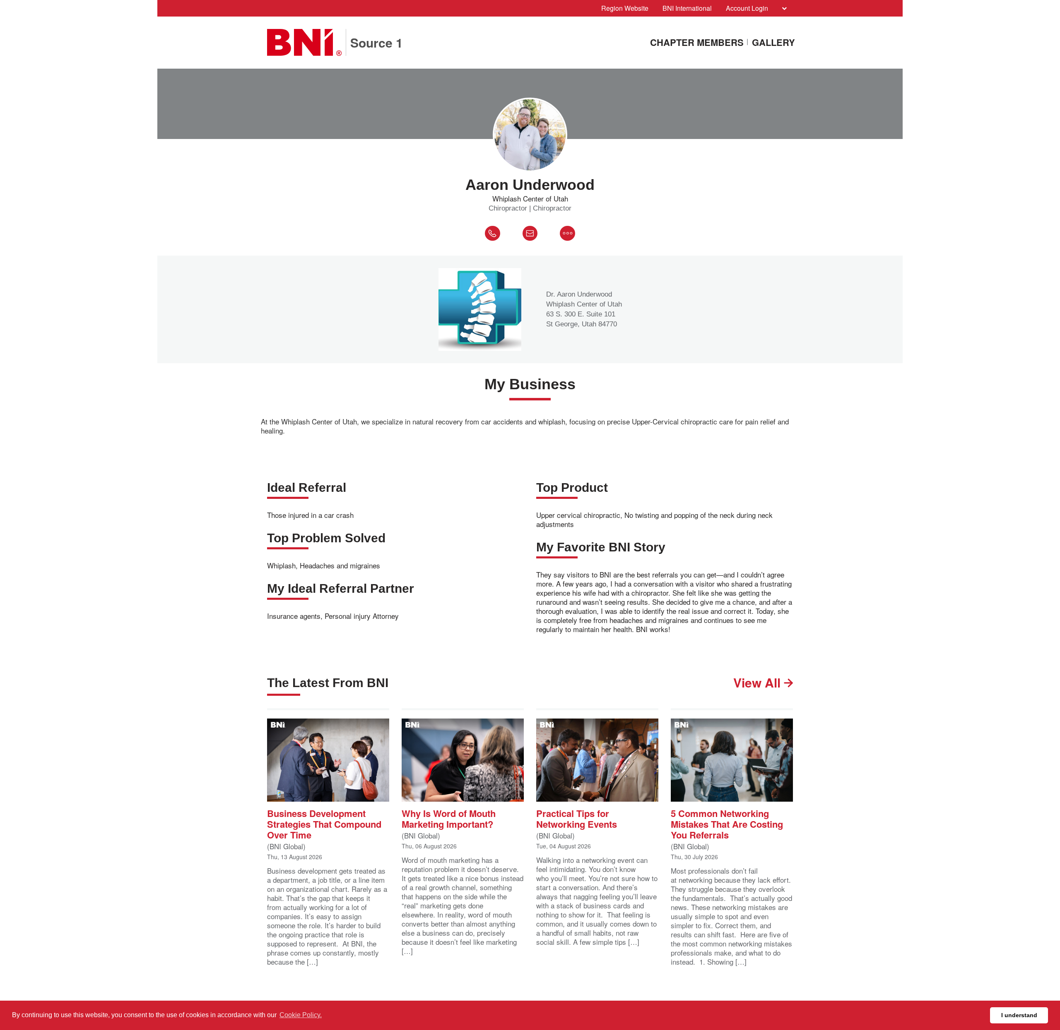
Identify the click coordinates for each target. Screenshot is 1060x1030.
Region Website (624, 8)
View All (758, 682)
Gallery (773, 43)
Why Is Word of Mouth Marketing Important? (449, 818)
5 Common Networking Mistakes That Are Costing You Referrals (727, 823)
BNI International (687, 8)
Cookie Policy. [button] (300, 1014)
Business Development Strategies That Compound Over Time (324, 823)
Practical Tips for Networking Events (576, 818)
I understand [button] (1019, 1015)
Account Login (747, 8)
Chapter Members (697, 43)
